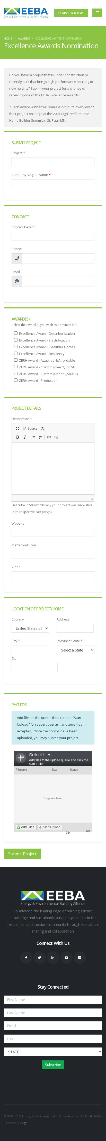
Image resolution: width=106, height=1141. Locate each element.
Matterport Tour (24, 545)
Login (24, 1123)
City (16, 641)
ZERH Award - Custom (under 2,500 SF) (48, 373)
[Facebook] (26, 957)
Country (18, 619)
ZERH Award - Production (38, 380)
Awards (24, 38)
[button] (17, 428)
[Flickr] (80, 957)
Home (8, 38)
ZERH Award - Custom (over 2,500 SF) (47, 367)
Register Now (70, 13)
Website (18, 523)
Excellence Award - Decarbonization (47, 333)
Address (63, 619)
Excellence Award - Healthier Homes (47, 347)
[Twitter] (39, 957)
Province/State (70, 641)
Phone (17, 248)
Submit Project (22, 854)
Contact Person (24, 227)
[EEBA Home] (26, 13)
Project (18, 153)
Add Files (27, 827)
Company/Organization (31, 174)
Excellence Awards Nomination (59, 38)
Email (16, 271)
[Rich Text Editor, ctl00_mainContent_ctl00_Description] (53, 468)
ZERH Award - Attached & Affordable (47, 360)
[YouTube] (66, 957)
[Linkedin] (53, 957)
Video (16, 566)
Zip (14, 658)
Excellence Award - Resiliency (42, 353)
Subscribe (53, 1064)
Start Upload (51, 827)
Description (22, 418)
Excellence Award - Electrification (44, 340)
